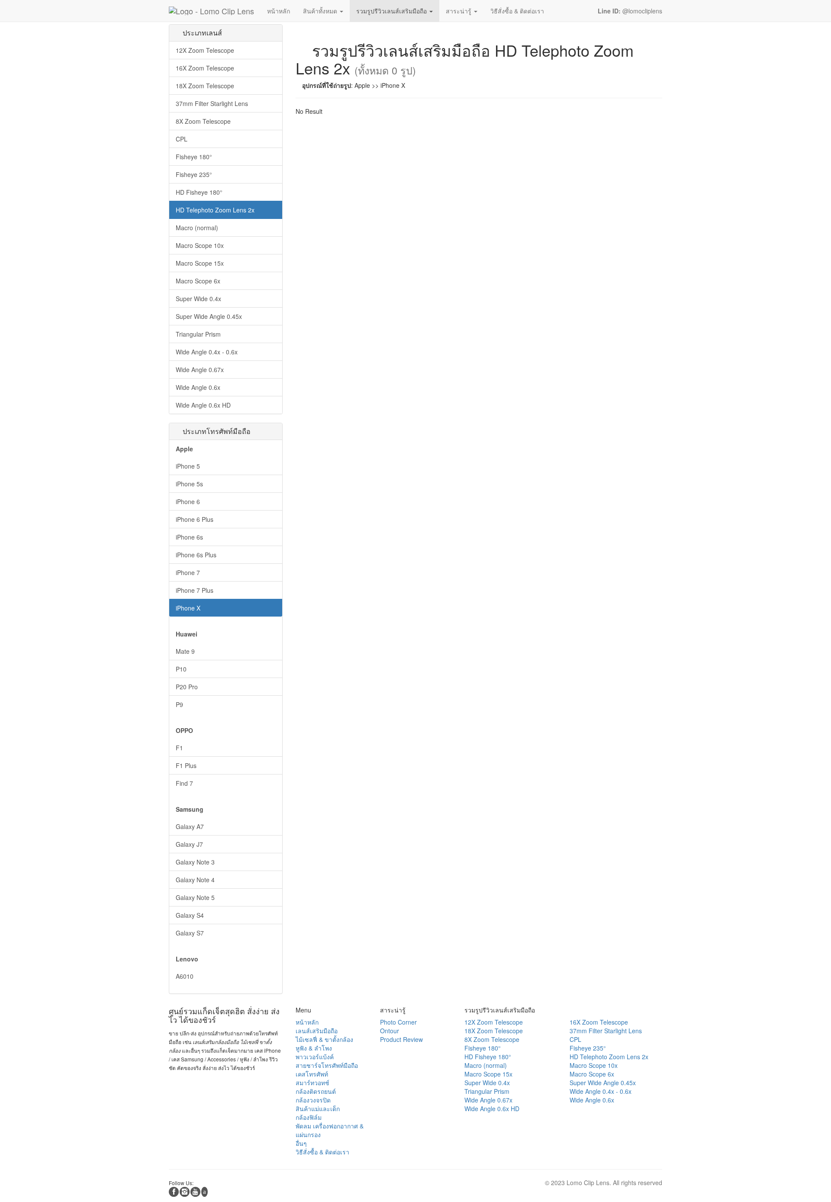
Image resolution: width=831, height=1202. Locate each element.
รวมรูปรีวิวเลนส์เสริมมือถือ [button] (392, 10)
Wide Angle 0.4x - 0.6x (207, 351)
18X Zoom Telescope (205, 85)
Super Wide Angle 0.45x (209, 316)
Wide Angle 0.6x (198, 387)
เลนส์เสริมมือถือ (317, 1030)
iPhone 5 (188, 466)
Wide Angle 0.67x (200, 369)
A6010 (184, 976)
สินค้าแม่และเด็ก (318, 1108)
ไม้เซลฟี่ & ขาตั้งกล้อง (324, 1039)
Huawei (186, 634)
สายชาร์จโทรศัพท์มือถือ (327, 1065)
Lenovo (187, 959)
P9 (179, 704)
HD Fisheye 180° (199, 192)
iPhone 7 (188, 572)
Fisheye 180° (194, 156)
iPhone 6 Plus (194, 519)
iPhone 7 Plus (194, 590)
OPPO (184, 730)
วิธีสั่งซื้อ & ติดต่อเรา (322, 1151)
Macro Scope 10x (200, 245)
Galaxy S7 (190, 933)
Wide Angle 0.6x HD (203, 405)
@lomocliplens (629, 10)
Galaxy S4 (190, 915)
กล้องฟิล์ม (309, 1117)
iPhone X (188, 608)
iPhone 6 (188, 501)
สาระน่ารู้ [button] (459, 10)
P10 (181, 669)
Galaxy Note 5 (195, 897)
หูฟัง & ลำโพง (314, 1048)
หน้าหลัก (307, 1022)
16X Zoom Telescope (205, 68)
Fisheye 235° (194, 174)
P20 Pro (187, 686)
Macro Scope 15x (200, 263)
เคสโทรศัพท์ (312, 1074)
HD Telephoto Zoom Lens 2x (215, 210)
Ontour (389, 1030)
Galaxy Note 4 (195, 879)
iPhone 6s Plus (196, 554)
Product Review (401, 1039)
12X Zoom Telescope (205, 50)
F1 (179, 747)
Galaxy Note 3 (195, 862)
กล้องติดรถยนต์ (316, 1091)
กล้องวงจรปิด (313, 1100)
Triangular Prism (198, 334)
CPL (181, 139)
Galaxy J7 (189, 844)
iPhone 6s (189, 537)
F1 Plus (186, 765)
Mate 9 (185, 651)
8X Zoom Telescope (203, 121)
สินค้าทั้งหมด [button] (321, 10)
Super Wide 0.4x (198, 298)
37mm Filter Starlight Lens (212, 103)
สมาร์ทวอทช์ (312, 1082)
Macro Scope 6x (198, 280)
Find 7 (184, 783)
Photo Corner (398, 1022)
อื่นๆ (301, 1143)
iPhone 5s (189, 483)
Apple (184, 448)
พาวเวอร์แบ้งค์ (315, 1056)
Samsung (189, 809)
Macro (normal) (197, 227)
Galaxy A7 (190, 826)
